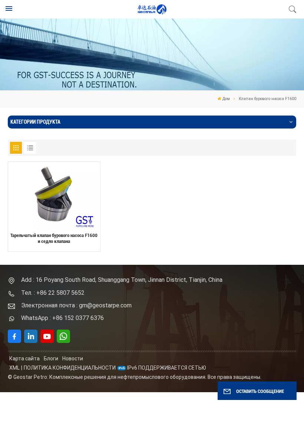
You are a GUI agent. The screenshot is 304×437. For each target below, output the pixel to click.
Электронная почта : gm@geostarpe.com (76, 305)
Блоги (51, 358)
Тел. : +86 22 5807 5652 (53, 292)
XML (14, 368)
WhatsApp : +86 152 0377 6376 (62, 317)
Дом (226, 98)
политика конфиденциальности (70, 368)
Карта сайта (24, 358)
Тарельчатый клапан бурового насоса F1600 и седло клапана (54, 238)
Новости (72, 358)
